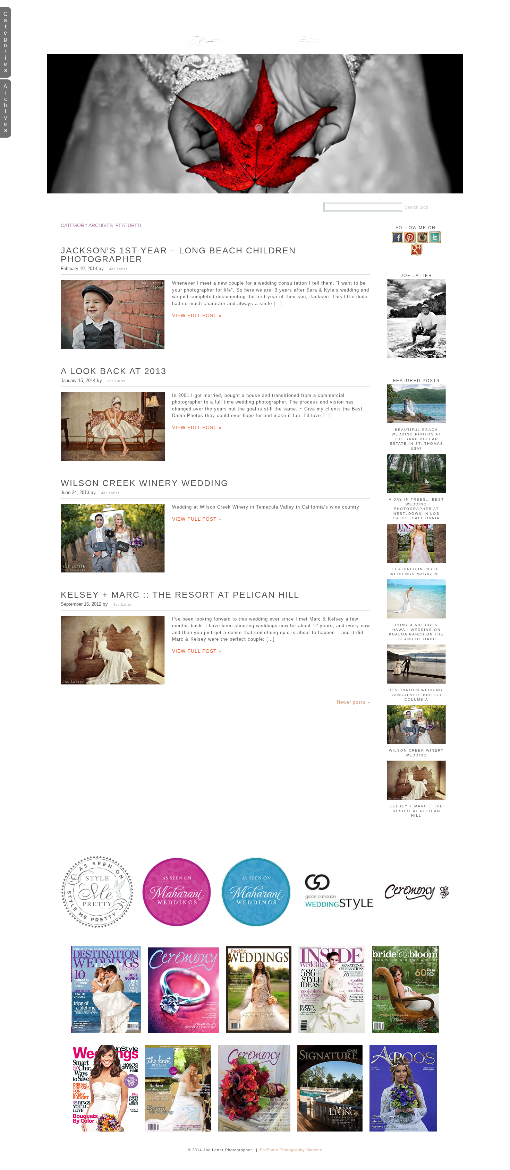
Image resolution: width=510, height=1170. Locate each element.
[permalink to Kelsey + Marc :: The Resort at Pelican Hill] (416, 798)
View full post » (197, 315)
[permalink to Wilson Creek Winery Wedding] (416, 743)
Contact (289, 207)
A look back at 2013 (114, 371)
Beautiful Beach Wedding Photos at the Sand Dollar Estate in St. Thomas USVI (416, 439)
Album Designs (232, 207)
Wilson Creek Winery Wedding (144, 483)
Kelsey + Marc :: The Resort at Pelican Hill (180, 594)
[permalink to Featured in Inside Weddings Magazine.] (416, 562)
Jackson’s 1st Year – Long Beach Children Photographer (178, 254)
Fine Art (131, 207)
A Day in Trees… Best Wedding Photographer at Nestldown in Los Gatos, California (416, 508)
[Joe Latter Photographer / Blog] (255, 52)
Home (89, 207)
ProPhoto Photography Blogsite (291, 1150)
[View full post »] (113, 314)
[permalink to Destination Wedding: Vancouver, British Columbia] (416, 682)
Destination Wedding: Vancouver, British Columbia (416, 694)
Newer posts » (353, 702)
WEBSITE (177, 207)
